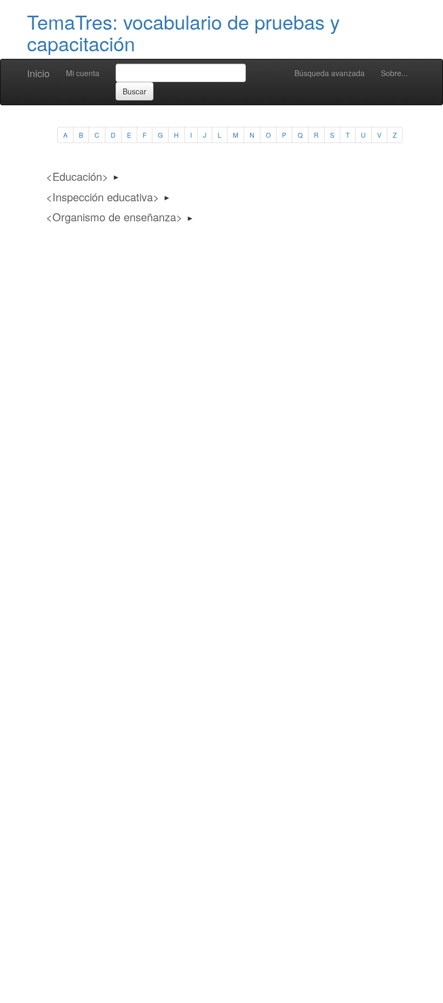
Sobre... (394, 72)
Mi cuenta (82, 72)
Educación (77, 176)
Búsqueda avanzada (329, 72)
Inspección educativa (102, 197)
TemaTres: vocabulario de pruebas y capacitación (183, 32)
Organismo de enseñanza (114, 217)
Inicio (38, 73)
